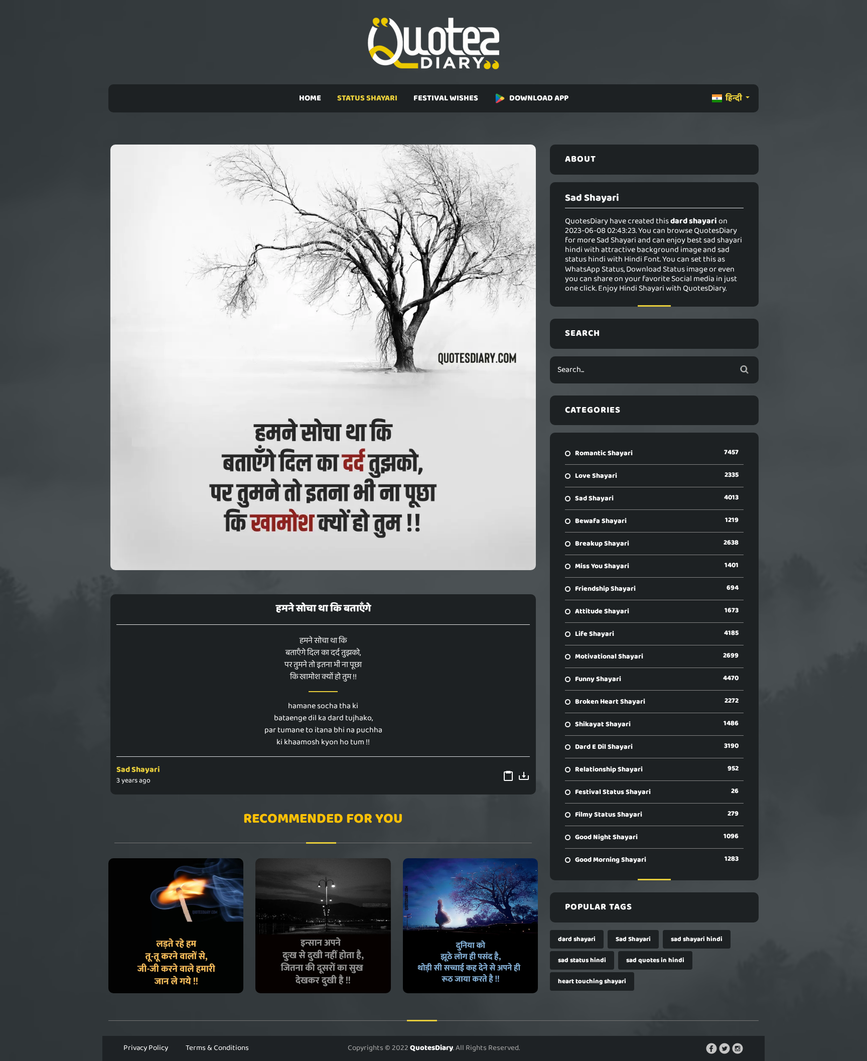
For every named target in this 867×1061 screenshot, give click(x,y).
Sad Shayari (138, 769)
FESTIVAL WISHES (445, 98)
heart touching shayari (592, 981)
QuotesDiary (431, 1048)
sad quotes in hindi (655, 960)
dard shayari (577, 939)
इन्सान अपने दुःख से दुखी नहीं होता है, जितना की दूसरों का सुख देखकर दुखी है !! (323, 925)
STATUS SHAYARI (367, 98)
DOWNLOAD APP (538, 98)
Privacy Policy (145, 1048)
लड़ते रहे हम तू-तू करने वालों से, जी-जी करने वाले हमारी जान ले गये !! (176, 925)
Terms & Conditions (217, 1048)
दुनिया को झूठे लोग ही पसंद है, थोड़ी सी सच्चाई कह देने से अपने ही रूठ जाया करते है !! (470, 925)
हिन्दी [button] (734, 98)
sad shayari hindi (697, 939)
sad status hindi (582, 960)
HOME (310, 98)
